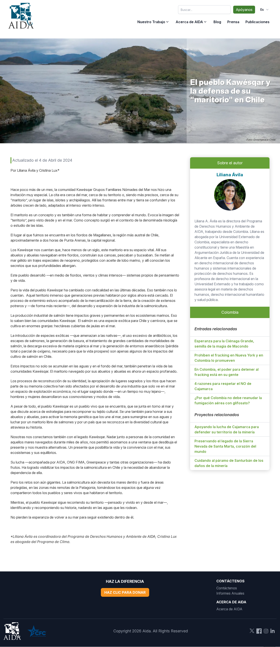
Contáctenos (226, 588)
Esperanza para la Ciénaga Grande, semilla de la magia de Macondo (224, 343)
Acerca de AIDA (189, 22)
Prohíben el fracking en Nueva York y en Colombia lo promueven (228, 358)
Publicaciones (257, 22)
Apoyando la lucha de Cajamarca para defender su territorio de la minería (226, 429)
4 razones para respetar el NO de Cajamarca (222, 386)
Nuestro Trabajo (151, 22)
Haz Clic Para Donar (125, 592)
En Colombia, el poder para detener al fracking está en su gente (226, 372)
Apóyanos (244, 9)
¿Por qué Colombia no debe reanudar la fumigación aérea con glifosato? (228, 400)
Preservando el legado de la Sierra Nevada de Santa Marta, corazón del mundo (225, 446)
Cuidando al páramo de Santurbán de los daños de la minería (228, 463)
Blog (217, 22)
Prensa (233, 22)
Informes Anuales (230, 593)
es (262, 9)
